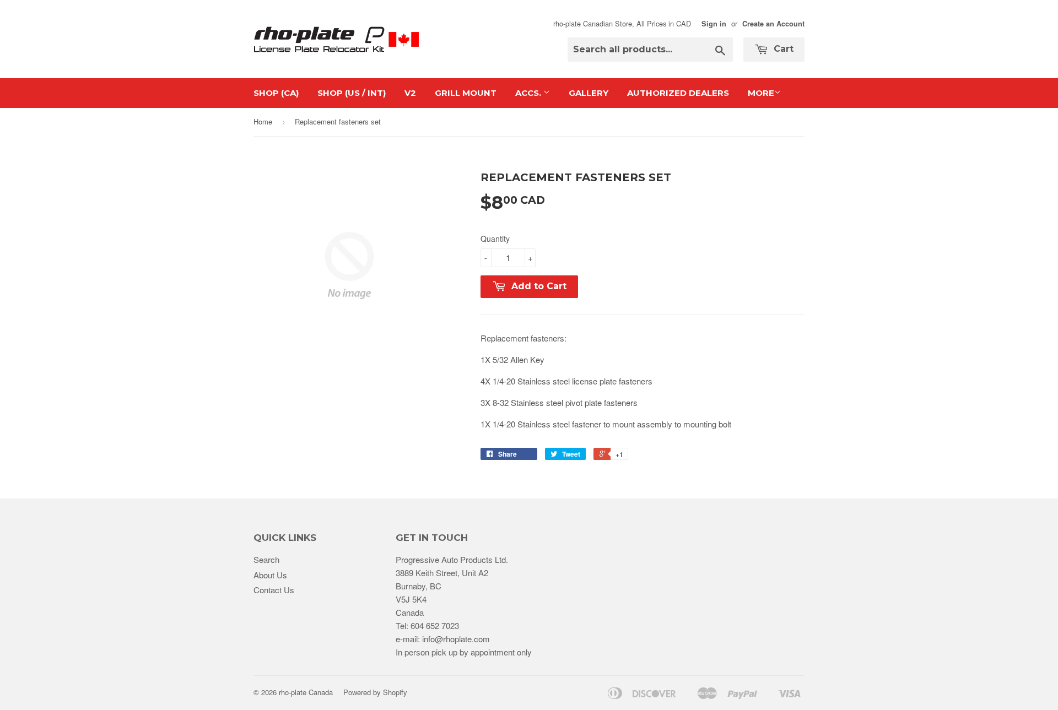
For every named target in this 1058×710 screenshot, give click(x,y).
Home (262, 121)
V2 (410, 93)
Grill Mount (465, 93)
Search (266, 559)
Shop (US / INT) (351, 93)
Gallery (588, 93)
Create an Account (773, 24)
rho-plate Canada (306, 692)
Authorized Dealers (678, 93)
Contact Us (273, 589)
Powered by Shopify (375, 692)
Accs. (529, 93)
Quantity (495, 238)
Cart (782, 49)
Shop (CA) (276, 93)
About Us (270, 575)
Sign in (713, 24)
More (761, 93)
